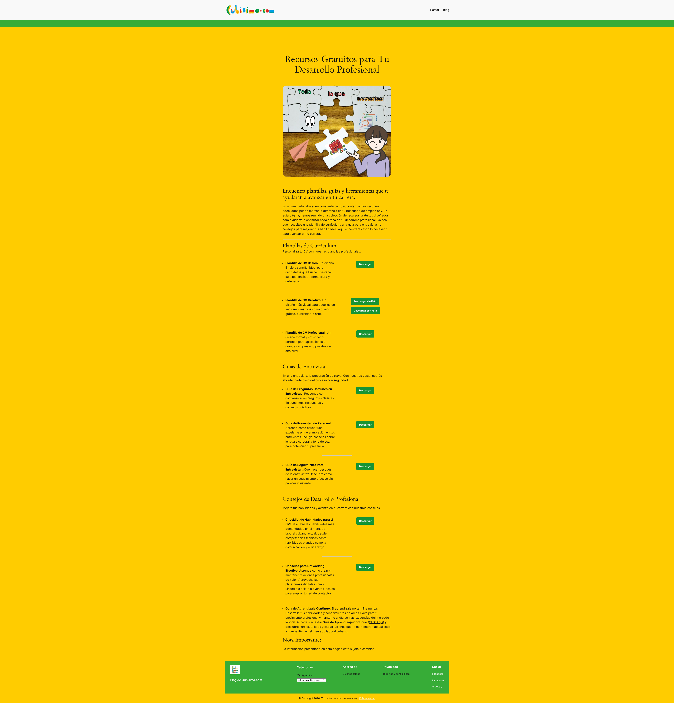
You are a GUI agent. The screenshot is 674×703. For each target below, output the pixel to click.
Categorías (304, 675)
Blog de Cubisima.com (246, 680)
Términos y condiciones (396, 673)
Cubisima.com (367, 698)
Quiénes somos (351, 673)
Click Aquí (376, 622)
